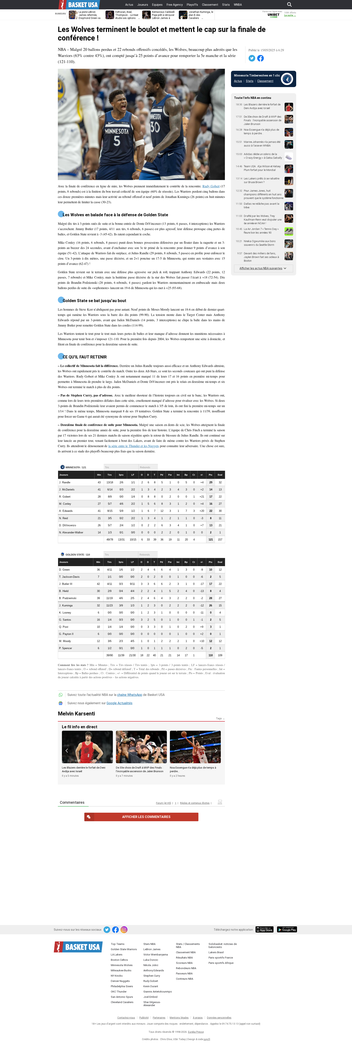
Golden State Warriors (124, 949)
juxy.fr (207, 1039)
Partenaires (159, 1017)
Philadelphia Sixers (122, 986)
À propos (198, 1017)
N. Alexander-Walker (71, 532)
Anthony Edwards (153, 970)
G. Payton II (66, 633)
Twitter (252, 58)
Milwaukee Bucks (121, 970)
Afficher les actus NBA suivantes (261, 268)
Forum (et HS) (163, 803)
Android (287, 930)
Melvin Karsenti (76, 714)
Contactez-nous (126, 1017)
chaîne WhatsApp (129, 695)
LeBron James (152, 949)
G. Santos (65, 619)
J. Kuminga (66, 605)
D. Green (64, 569)
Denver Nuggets (120, 981)
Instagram (124, 930)
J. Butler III (65, 583)
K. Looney (65, 612)
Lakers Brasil (216, 952)
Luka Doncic (150, 959)
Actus (238, 81)
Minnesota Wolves (122, 965)
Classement (265, 81)
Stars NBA (149, 944)
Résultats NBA (184, 957)
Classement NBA (186, 952)
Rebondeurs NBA (186, 968)
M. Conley (65, 503)
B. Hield (63, 591)
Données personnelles (219, 1017)
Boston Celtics (119, 959)
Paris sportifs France (221, 957)
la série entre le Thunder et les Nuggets (133, 446)
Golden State (75, 554)
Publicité (143, 1017)
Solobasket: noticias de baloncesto (223, 945)
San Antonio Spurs (122, 996)
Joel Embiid (150, 996)
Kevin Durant (150, 986)
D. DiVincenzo (67, 525)
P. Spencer (65, 648)
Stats (249, 81)
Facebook (260, 58)
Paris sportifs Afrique (221, 962)
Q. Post (63, 626)
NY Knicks (117, 975)
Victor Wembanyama (155, 954)
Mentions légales (179, 1017)
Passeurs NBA (184, 973)
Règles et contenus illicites (195, 803)
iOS (265, 930)
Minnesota (73, 467)
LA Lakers (116, 954)
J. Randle (64, 482)
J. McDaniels (67, 489)
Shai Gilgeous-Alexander (152, 1004)
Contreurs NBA (184, 978)
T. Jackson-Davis (69, 576)
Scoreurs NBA (184, 962)
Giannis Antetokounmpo (157, 991)
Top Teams (117, 944)
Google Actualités (119, 703)
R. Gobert (64, 496)
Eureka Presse (196, 1032)
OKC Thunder (118, 991)
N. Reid (63, 518)
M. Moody (65, 641)
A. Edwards (66, 510)
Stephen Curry (151, 975)
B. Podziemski (67, 598)
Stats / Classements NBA (188, 945)
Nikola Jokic (150, 965)
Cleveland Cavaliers (122, 1002)
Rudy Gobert (211, 186)
